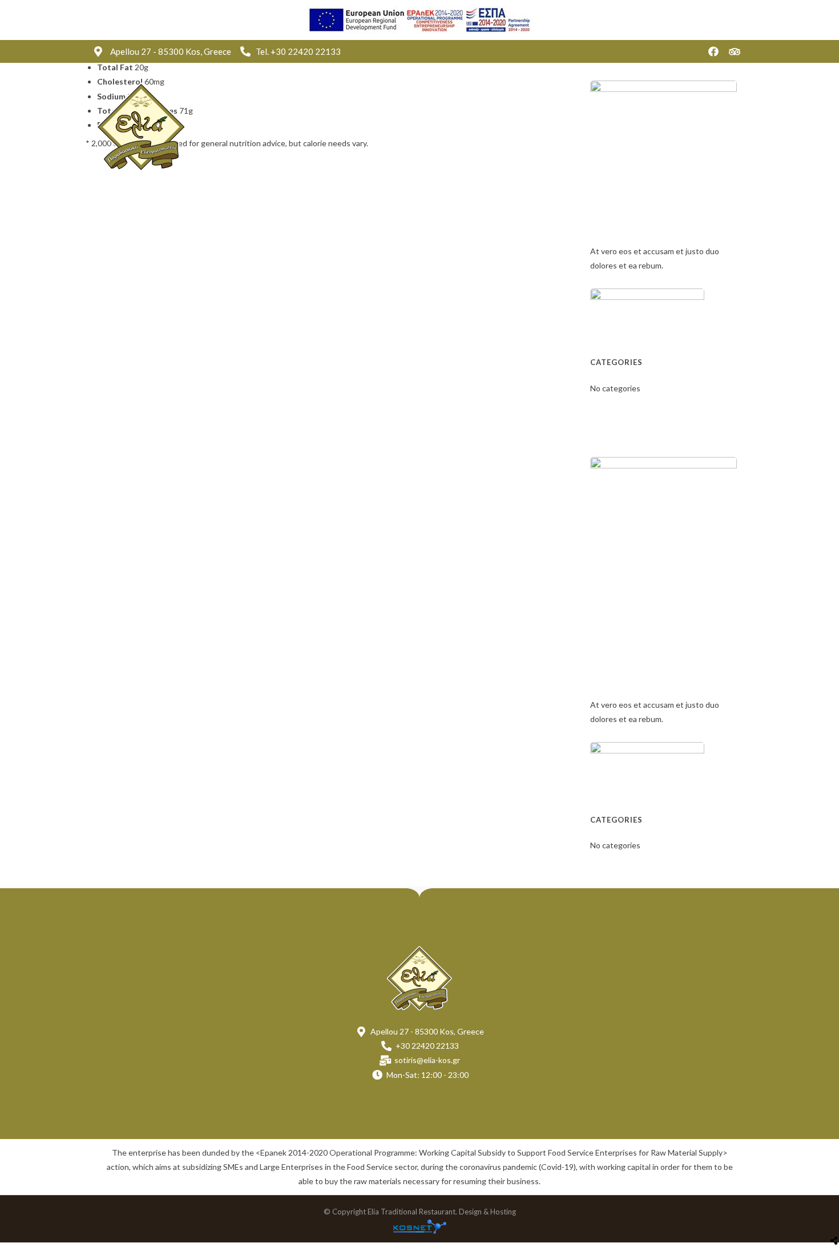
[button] (705, 127)
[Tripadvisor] (734, 51)
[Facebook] (713, 51)
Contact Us (619, 127)
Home (393, 127)
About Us (448, 127)
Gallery (557, 127)
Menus (505, 127)
